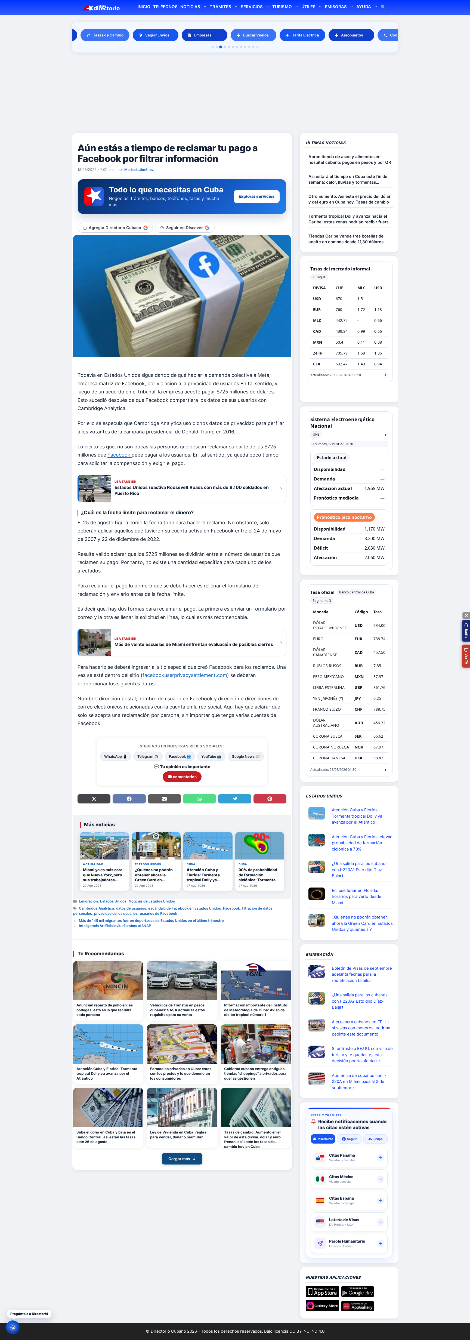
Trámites (220, 6)
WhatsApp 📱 (115, 756)
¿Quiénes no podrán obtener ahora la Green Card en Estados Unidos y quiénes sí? (362, 923)
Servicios (252, 6)
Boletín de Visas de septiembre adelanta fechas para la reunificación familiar (362, 974)
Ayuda (363, 6)
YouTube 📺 (211, 756)
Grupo (378, 1139)
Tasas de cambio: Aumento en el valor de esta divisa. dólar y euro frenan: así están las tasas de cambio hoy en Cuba (252, 1139)
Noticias (190, 6)
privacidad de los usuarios (116, 913)
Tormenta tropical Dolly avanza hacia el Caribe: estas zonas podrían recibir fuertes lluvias (350, 219)
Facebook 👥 (180, 756)
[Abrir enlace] (318, 813)
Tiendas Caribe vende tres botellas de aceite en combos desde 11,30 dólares (346, 238)
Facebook (231, 908)
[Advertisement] (235, 94)
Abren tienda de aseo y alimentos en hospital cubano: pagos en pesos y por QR (349, 159)
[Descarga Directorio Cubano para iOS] (322, 1295)
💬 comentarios (182, 776)
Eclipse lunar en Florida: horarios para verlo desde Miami (356, 896)
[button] (466, 631)
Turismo (282, 6)
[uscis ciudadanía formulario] (318, 1079)
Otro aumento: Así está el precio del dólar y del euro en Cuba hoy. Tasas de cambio (349, 199)
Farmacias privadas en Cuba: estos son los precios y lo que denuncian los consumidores (180, 1073)
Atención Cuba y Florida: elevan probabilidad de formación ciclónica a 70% (362, 843)
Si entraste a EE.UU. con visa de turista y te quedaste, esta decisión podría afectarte (362, 1054)
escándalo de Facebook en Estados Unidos (184, 908)
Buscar (383, 7)
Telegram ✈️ (148, 756)
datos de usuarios (131, 908)
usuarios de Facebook (158, 913)
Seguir (352, 1139)
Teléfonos (165, 6)
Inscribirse (325, 1139)
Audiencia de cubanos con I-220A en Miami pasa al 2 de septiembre (359, 1081)
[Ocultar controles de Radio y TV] (466, 615)
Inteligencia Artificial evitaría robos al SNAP (115, 925)
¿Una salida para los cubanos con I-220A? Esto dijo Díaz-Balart (360, 869)
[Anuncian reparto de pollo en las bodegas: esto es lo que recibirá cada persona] (108, 980)
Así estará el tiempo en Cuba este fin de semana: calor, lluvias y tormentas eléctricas (347, 179)
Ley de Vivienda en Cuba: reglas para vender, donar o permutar (178, 1134)
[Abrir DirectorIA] (13, 1327)
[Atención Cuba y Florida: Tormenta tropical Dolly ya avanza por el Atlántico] (108, 1044)
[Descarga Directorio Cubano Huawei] (357, 1309)
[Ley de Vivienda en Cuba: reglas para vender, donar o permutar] (182, 1107)
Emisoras (336, 6)
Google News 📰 (246, 756)
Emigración (88, 901)
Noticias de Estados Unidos (152, 901)
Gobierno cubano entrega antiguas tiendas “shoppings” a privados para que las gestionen (255, 1073)
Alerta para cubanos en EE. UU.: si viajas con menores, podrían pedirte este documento (362, 1028)
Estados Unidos (113, 901)
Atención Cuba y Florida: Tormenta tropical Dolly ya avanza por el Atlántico (106, 1073)
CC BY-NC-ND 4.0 (306, 1331)
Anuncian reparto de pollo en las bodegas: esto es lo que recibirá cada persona (104, 1010)
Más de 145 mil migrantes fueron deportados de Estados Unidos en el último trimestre (151, 920)
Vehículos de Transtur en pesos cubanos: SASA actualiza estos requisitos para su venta (177, 1010)
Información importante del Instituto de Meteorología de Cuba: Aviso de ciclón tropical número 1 (255, 1010)
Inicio (144, 6)
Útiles (308, 6)
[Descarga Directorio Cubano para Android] (357, 1295)
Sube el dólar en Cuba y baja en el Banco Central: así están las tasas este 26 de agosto (105, 1137)
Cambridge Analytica (96, 908)
